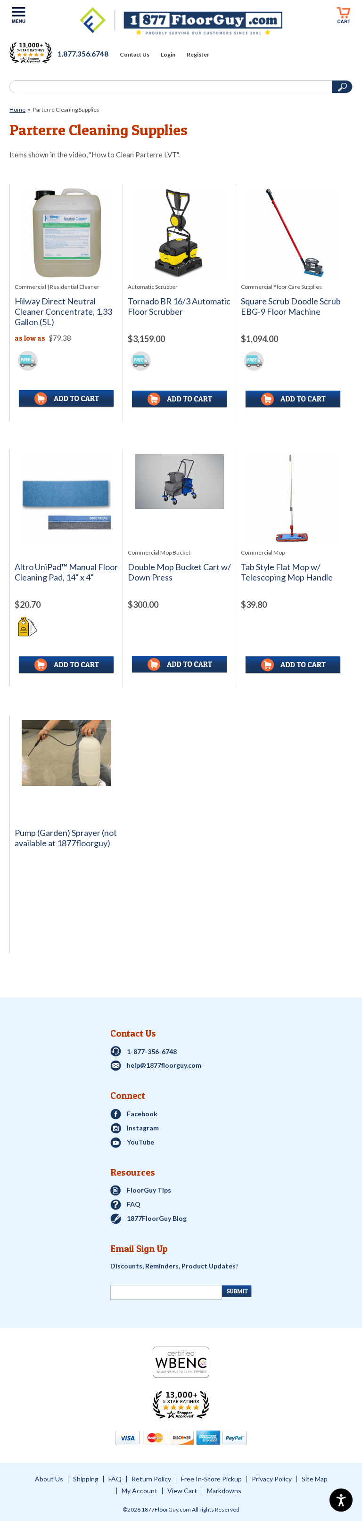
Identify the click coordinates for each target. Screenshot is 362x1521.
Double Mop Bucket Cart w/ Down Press (179, 572)
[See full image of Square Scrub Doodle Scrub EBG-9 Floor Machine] (292, 233)
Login (168, 54)
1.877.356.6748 (83, 53)
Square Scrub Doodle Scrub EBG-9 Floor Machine (291, 306)
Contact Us (134, 54)
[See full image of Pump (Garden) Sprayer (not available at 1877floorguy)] (66, 752)
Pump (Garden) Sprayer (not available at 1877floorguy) (66, 838)
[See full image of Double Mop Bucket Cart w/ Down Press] (179, 481)
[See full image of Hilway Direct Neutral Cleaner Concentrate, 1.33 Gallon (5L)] (66, 233)
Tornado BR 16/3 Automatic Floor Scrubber (179, 306)
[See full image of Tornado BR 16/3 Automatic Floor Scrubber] (179, 233)
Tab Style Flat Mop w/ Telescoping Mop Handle (287, 572)
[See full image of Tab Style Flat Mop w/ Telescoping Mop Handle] (292, 498)
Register (198, 54)
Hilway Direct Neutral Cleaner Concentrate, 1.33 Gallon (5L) (63, 311)
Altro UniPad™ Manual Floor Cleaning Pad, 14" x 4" (66, 572)
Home (17, 109)
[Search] (169, 87)
